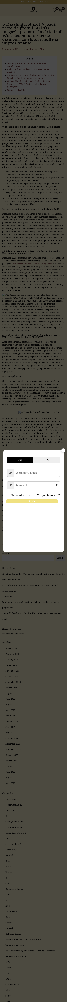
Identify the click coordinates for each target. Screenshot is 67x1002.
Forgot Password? (48, 495)
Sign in (32, 501)
